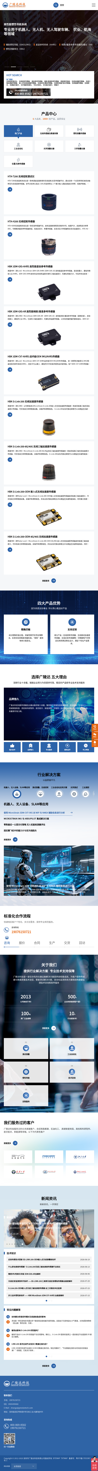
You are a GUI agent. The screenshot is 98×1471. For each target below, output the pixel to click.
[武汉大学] (80, 1172)
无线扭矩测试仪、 (12, 81)
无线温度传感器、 (78, 83)
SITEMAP (56, 1458)
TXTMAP (64, 1458)
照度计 (56, 85)
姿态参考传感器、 (38, 81)
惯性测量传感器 (20, 1459)
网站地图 (7, 1466)
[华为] (18, 1156)
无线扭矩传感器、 (25, 81)
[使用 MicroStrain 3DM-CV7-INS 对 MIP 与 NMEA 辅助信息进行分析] (49, 870)
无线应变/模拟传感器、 (46, 83)
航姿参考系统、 (66, 81)
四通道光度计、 (15, 85)
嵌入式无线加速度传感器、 (28, 83)
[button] (7, 1244)
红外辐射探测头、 (27, 85)
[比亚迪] (80, 1156)
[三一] (49, 1172)
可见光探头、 (38, 85)
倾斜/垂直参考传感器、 (52, 81)
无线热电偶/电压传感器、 (63, 83)
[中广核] (18, 1172)
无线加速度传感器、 (78, 81)
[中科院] (49, 1156)
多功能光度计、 (48, 85)
